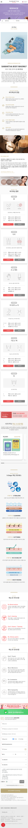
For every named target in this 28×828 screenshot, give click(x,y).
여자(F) (15, 739)
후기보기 (8, 224)
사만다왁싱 (14, 2)
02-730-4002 (7, 819)
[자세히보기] (21, 785)
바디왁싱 (17, 20)
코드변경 (22, 781)
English (25, 1)
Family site (4, 812)
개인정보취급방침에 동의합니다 (15, 785)
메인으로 (2, 20)
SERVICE (7, 20)
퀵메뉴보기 (3, 825)
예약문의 (19, 224)
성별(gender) (4, 739)
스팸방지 (3, 781)
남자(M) (21, 739)
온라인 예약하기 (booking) (14, 790)
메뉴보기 (3, 2)
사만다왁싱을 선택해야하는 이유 (7, 172)
